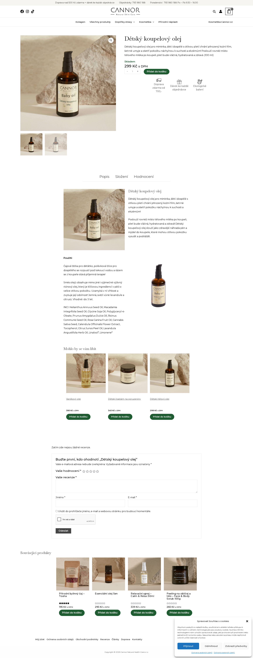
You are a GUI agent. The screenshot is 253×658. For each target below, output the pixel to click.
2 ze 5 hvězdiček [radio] (87, 471)
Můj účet (40, 639)
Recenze (105, 639)
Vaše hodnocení (68, 471)
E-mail (132, 497)
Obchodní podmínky (87, 639)
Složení (121, 176)
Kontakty (137, 639)
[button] (247, 621)
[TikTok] (32, 11)
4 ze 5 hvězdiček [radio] (94, 471)
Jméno (60, 497)
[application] (133, 22)
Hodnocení (144, 176)
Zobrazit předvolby (236, 646)
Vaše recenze (66, 477)
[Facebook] (22, 11)
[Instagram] (27, 11)
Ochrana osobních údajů (201, 652)
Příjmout (188, 646)
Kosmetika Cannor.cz (220, 22)
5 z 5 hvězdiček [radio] (97, 471)
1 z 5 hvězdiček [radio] (83, 471)
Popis (104, 176)
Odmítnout (211, 646)
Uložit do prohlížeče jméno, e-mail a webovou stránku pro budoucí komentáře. (104, 511)
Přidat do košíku (156, 71)
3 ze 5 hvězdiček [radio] (90, 471)
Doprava (125, 639)
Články (115, 639)
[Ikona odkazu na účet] (220, 11)
